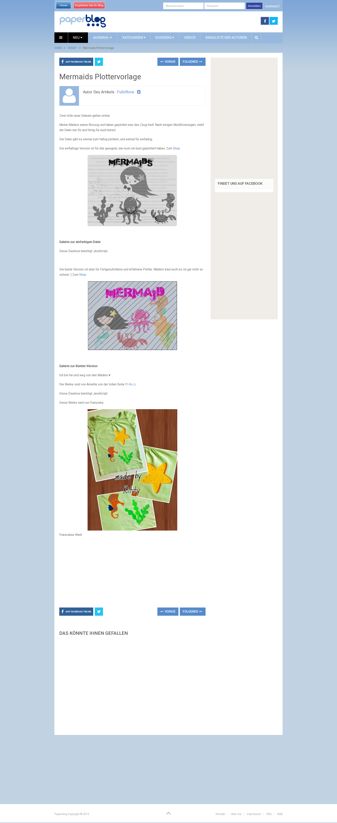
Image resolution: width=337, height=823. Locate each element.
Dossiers (163, 37)
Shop (176, 148)
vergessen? (272, 5)
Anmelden (254, 5)
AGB (280, 814)
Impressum (254, 814)
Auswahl (101, 37)
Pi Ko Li (131, 384)
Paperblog (60, 814)
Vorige (170, 62)
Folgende (191, 62)
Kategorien (132, 37)
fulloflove (125, 92)
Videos (190, 37)
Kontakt (220, 814)
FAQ (269, 814)
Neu (76, 37)
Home (63, 5)
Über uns (236, 814)
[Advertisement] (184, 21)
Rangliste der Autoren (226, 37)
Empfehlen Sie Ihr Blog (89, 5)
